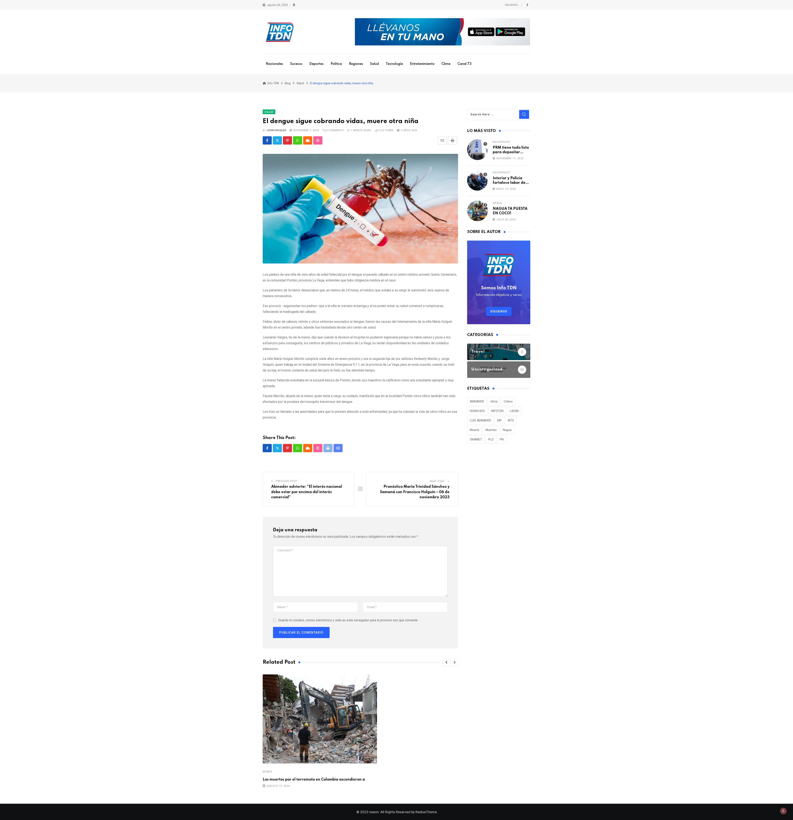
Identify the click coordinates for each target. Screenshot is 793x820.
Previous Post (286, 481)
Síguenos (498, 311)
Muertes (491, 430)
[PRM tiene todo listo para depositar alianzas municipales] (477, 149)
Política (336, 64)
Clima (446, 64)
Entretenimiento (422, 64)
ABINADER (477, 401)
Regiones (356, 64)
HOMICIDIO (477, 411)
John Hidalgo (276, 130)
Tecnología (394, 64)
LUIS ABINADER (480, 420)
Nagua (497, 203)
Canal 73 (464, 64)
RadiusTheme (426, 812)
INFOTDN (497, 411)
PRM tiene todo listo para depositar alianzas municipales (511, 152)
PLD (491, 439)
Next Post (437, 481)
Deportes (316, 64)
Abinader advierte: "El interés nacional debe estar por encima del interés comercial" (306, 492)
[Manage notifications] (783, 811)
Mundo (267, 771)
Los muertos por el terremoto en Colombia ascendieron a (314, 779)
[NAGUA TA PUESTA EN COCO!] (477, 211)
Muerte (474, 430)
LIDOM (514, 411)
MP (499, 420)
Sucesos (296, 64)
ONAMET (476, 439)
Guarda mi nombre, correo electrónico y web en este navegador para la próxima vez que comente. (348, 620)
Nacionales (274, 64)
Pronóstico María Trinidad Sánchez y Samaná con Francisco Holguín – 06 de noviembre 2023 (415, 492)
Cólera (508, 401)
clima (493, 401)
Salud (374, 64)
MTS (511, 420)
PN (502, 439)
